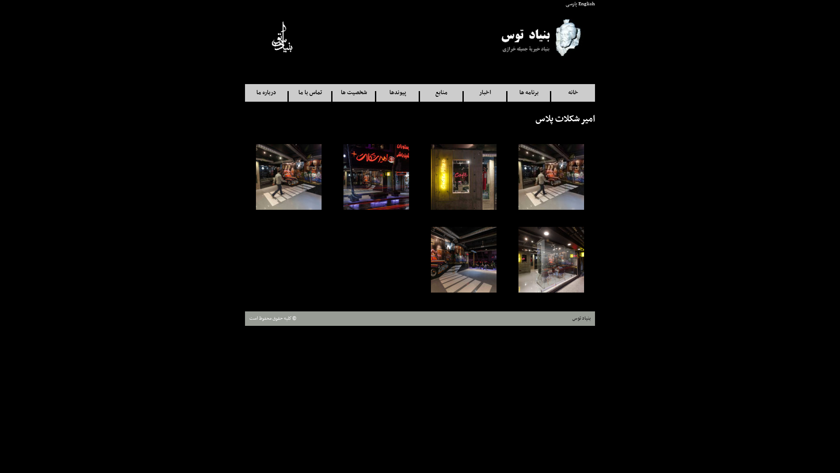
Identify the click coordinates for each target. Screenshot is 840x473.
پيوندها (397, 93)
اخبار (485, 93)
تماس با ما (310, 93)
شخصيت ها (354, 93)
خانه (573, 93)
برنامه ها (529, 93)
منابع (441, 93)
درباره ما (266, 93)
